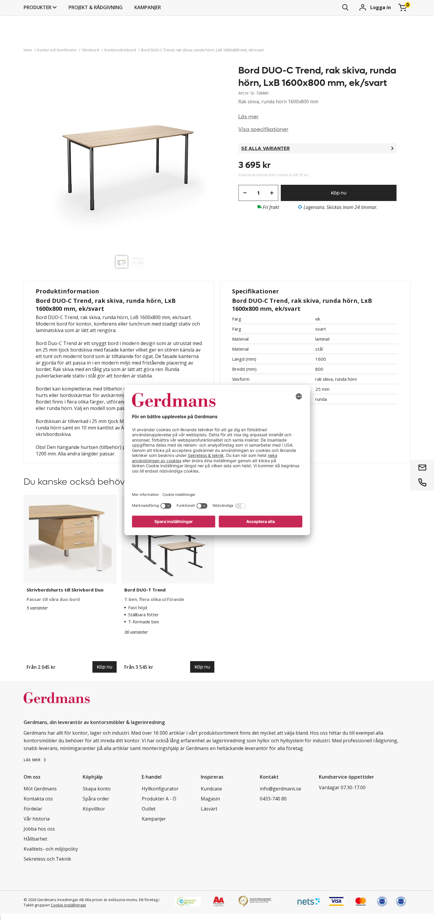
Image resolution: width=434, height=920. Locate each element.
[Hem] (57, 704)
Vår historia (37, 819)
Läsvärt (209, 808)
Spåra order (96, 798)
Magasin (210, 798)
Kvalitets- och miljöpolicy (51, 849)
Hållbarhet (35, 839)
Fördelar (33, 808)
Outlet (149, 808)
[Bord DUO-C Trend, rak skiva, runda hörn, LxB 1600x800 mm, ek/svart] (131, 158)
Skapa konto (97, 788)
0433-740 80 (273, 798)
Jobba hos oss (39, 829)
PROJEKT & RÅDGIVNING (95, 7)
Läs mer (248, 116)
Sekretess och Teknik (47, 859)
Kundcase (211, 788)
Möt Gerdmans (40, 788)
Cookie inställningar (68, 905)
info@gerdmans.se (280, 788)
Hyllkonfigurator (160, 788)
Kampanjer (147, 7)
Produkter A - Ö (159, 798)
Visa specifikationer (263, 129)
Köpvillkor (94, 808)
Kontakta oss (38, 798)
